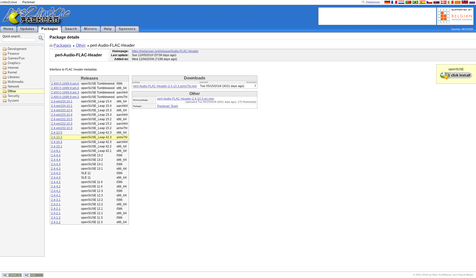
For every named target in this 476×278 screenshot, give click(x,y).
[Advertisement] (377, 15)
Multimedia (15, 82)
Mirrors (90, 29)
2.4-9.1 (55, 151)
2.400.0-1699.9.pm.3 (65, 92)
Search (71, 29)
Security (14, 96)
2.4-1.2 (55, 217)
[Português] (407, 1)
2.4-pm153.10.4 (61, 110)
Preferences (373, 1)
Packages (49, 29)
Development (17, 49)
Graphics (14, 63)
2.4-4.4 (55, 155)
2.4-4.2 (55, 182)
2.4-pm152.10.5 (61, 119)
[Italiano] (449, 1)
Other (12, 91)
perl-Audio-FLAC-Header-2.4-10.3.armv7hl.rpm (165, 86)
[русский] (471, 1)
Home (8, 29)
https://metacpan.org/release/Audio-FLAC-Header (165, 51)
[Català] (456, 1)
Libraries (14, 77)
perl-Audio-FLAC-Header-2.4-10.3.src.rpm (185, 98)
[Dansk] (443, 1)
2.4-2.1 (55, 208)
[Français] (393, 1)
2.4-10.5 (56, 132)
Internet (13, 68)
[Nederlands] (400, 1)
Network (13, 86)
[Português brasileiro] (414, 1)
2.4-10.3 (56, 137)
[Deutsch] (386, 1)
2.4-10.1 (56, 146)
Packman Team (167, 106)
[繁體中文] (464, 1)
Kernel (12, 72)
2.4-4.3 (55, 164)
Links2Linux (8, 2)
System (13, 100)
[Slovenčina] (435, 1)
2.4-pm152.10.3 (61, 123)
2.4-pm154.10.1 (61, 101)
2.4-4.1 (55, 191)
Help (108, 29)
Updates (27, 29)
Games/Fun (16, 58)
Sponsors (127, 29)
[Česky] (428, 1)
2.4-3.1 (55, 200)
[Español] (421, 1)
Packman (28, 2)
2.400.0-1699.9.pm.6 (65, 83)
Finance (13, 53)
